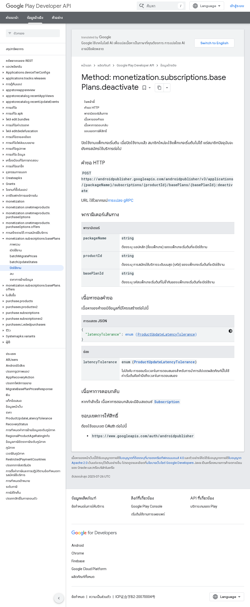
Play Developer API (48, 6)
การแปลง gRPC (120, 200)
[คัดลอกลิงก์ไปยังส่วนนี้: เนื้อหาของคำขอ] (117, 298)
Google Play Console (146, 506)
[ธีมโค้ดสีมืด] (230, 331)
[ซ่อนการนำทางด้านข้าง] (59, 598)
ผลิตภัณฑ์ (104, 65)
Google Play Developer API (135, 65)
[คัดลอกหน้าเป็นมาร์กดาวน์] (159, 88)
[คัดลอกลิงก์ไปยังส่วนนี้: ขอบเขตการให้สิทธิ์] (123, 416)
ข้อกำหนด (78, 597)
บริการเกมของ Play (203, 506)
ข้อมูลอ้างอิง (35, 17)
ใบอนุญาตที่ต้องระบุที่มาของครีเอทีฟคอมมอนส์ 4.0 (152, 458)
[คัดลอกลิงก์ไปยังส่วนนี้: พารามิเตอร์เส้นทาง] (124, 215)
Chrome (78, 553)
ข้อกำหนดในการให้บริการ (88, 506)
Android (78, 545)
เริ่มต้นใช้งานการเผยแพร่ (148, 514)
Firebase (78, 561)
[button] (32, 67)
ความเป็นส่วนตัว (100, 597)
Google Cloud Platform (89, 569)
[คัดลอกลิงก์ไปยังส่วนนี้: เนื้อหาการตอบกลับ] (124, 392)
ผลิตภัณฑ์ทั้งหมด (83, 577)
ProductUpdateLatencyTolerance (166, 334)
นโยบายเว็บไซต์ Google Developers (170, 463)
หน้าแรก (86, 65)
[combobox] (161, 5)
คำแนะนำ (12, 17)
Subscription (166, 401)
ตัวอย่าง (57, 17)
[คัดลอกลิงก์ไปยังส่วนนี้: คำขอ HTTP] (110, 163)
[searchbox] (33, 33)
